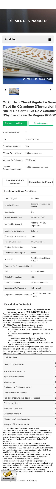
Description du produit (41, 182)
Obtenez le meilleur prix (15, 123)
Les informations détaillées (15, 182)
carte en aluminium (27, 480)
